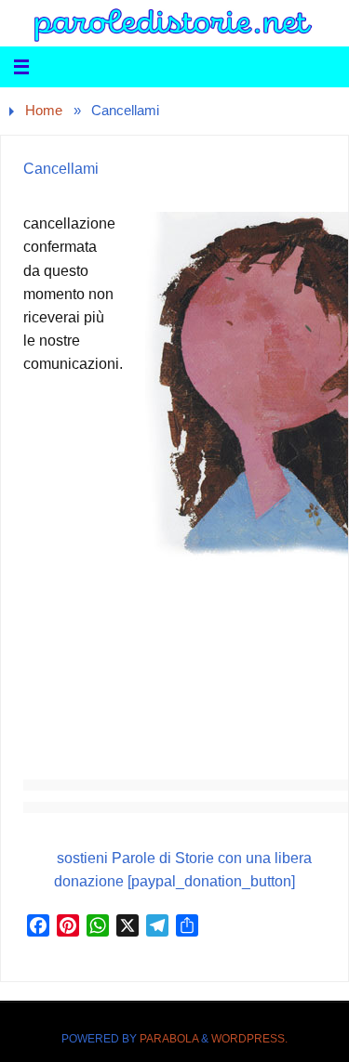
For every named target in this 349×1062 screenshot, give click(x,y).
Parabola (169, 1038)
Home (43, 110)
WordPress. (249, 1038)
